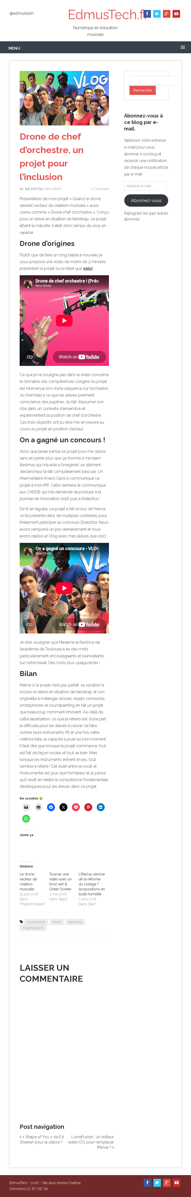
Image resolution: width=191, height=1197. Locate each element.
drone (56, 922)
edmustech (52, 189)
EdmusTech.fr (108, 14)
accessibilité (36, 922)
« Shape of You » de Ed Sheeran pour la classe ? (42, 1139)
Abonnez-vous (146, 200)
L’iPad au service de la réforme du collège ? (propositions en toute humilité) (92, 884)
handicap (75, 922)
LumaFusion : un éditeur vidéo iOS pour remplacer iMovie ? (91, 1142)
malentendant (33, 928)
